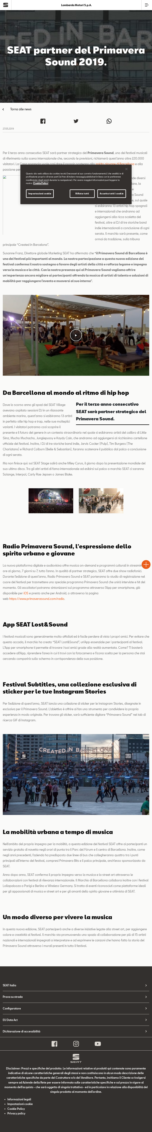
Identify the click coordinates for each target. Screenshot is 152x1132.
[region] (76, 184)
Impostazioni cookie (39, 193)
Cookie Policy (16, 1108)
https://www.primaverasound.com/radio (36, 598)
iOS (26, 593)
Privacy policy (16, 1113)
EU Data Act (10, 1020)
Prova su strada (13, 996)
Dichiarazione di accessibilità (21, 1031)
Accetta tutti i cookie (112, 193)
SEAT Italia (9, 985)
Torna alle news (21, 109)
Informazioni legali (19, 1099)
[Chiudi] (126, 169)
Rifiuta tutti (82, 193)
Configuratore (12, 1008)
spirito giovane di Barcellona (115, 164)
